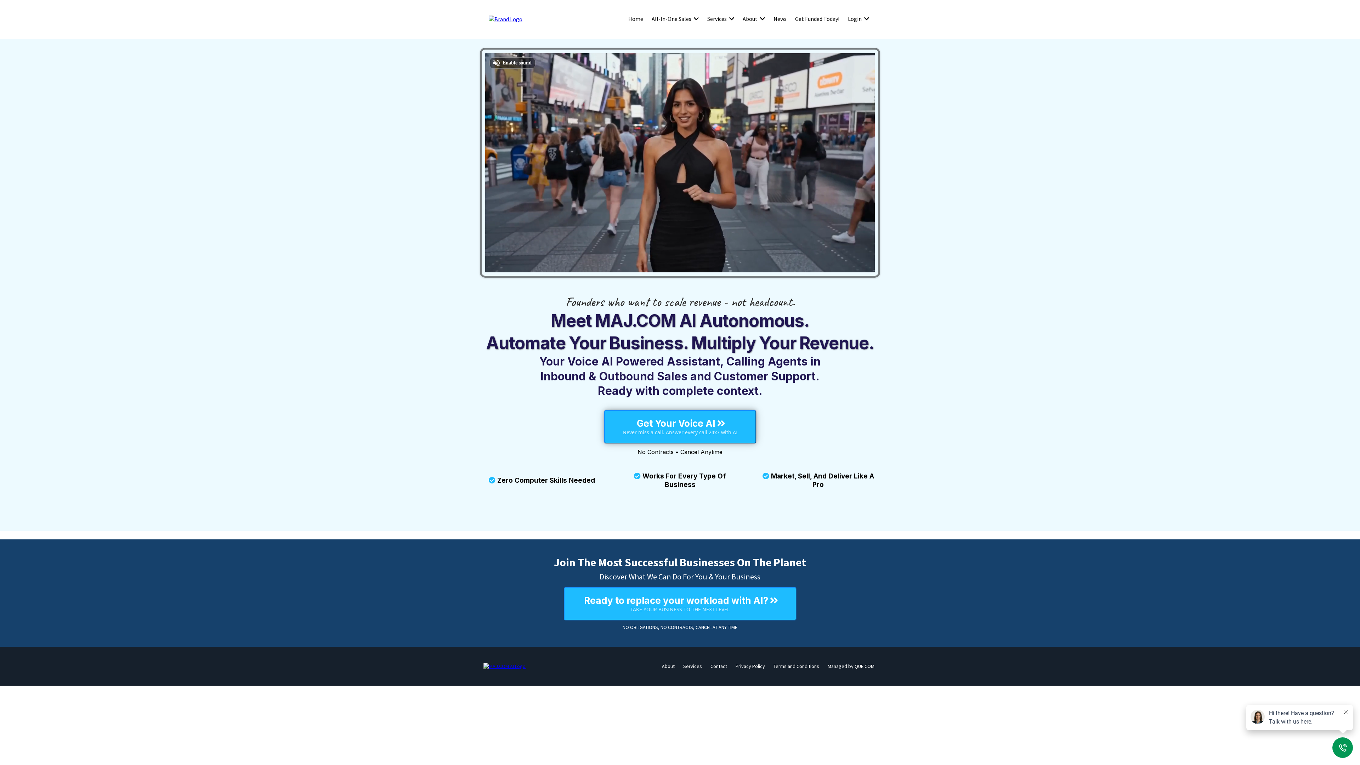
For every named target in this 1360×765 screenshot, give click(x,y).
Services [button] (717, 18)
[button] (695, 18)
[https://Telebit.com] (505, 19)
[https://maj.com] (504, 666)
